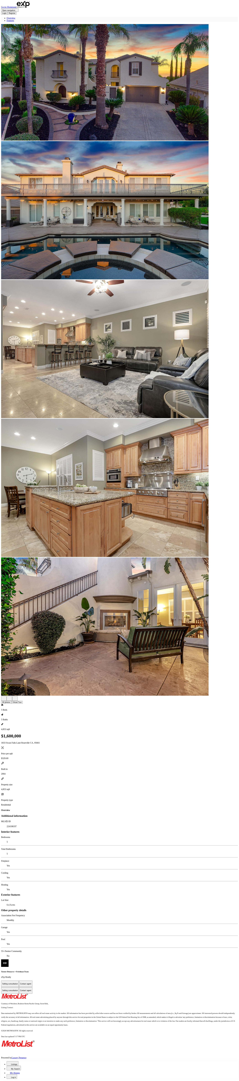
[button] (119, 82)
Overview (11, 18)
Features (10, 20)
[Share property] (15, 698)
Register (12, 13)
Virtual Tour (17, 702)
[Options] (4, 698)
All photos (6, 702)
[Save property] (9, 698)
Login (4, 13)
